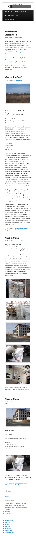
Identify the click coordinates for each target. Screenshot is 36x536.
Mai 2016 (7, 526)
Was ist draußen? (13, 77)
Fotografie (17, 67)
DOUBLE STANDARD (20, 11)
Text (11, 69)
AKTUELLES (8, 11)
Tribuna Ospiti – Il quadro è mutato (15, 503)
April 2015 (8, 528)
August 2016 (8, 524)
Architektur (18, 66)
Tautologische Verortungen (12, 33)
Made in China (12, 237)
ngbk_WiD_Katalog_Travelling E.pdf (15, 62)
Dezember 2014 (9, 532)
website (7, 496)
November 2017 (9, 520)
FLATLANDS (8, 513)
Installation (24, 67)
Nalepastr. (8, 511)
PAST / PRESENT (9, 19)
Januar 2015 (8, 530)
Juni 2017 (8, 522)
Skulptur (7, 69)
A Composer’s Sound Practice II (14, 505)
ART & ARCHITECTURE (11, 15)
